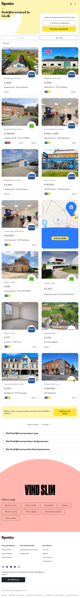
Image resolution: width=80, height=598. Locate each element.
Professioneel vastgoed (53, 512)
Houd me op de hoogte (65, 412)
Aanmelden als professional (29, 550)
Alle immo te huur (11, 505)
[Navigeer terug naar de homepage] (8, 4)
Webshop (65, 505)
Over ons (45, 550)
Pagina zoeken (24, 553)
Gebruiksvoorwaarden (16, 595)
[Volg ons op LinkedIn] (10, 567)
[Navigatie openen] (75, 4)
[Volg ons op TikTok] (18, 567)
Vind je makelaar (31, 512)
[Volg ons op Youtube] (14, 567)
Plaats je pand (6, 550)
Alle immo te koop (11, 512)
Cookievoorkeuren (71, 595)
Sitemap (4, 595)
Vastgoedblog (49, 505)
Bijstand (45, 553)
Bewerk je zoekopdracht (59, 29)
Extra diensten (47, 561)
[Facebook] (7, 567)
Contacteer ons (47, 557)
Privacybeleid (58, 595)
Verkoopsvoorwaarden (34, 595)
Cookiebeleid (48, 595)
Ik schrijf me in (13, 580)
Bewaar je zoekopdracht (60, 23)
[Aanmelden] (71, 4)
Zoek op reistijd (30, 505)
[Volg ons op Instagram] (3, 567)
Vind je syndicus (10, 518)
